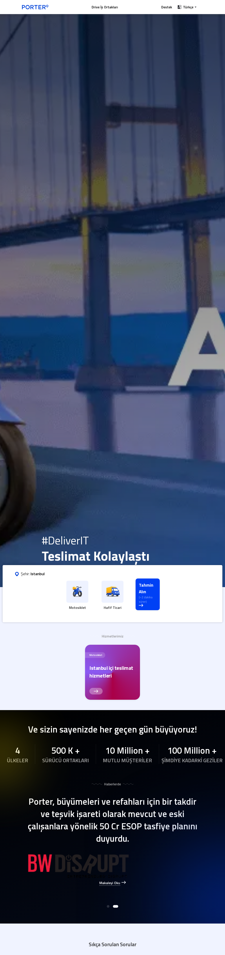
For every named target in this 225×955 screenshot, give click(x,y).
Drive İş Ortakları (105, 7)
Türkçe (188, 7)
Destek (166, 7)
